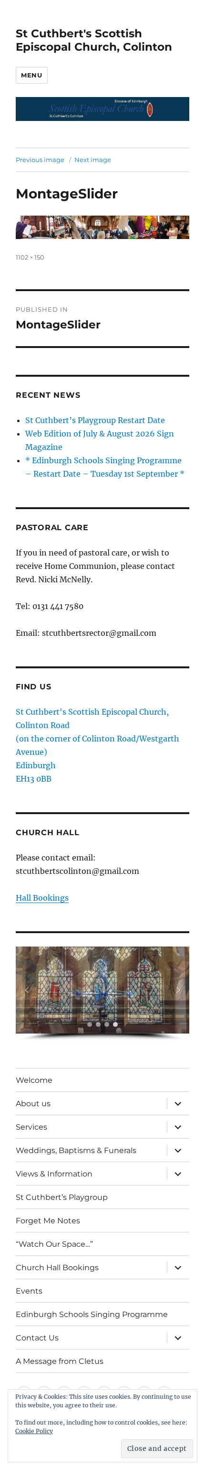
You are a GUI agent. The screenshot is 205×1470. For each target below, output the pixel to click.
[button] (27, 990)
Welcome (34, 1080)
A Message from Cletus (59, 1361)
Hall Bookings (42, 898)
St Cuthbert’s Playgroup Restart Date (95, 420)
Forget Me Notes (48, 1220)
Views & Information (54, 1173)
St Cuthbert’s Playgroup (62, 1197)
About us (33, 1103)
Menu (31, 75)
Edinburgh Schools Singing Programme (92, 1314)
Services (31, 1127)
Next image (92, 159)
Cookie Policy (34, 1431)
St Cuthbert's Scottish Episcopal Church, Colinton (94, 40)
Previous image (40, 159)
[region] (102, 994)
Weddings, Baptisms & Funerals (76, 1150)
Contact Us (37, 1337)
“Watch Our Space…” (54, 1244)
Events (29, 1291)
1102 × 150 (30, 257)
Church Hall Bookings (57, 1267)
